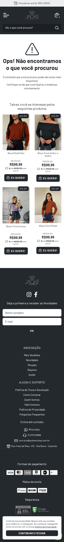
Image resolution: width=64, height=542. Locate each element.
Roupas (32, 364)
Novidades (32, 360)
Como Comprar (32, 394)
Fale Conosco (32, 404)
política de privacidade (45, 526)
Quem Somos (32, 399)
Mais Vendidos (32, 355)
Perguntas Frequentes (32, 414)
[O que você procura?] (57, 28)
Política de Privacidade (32, 409)
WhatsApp (34, 429)
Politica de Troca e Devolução (32, 389)
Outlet (32, 374)
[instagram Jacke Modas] (29, 294)
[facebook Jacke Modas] (36, 294)
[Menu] (7, 15)
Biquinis (32, 369)
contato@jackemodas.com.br (34, 440)
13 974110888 (34, 435)
